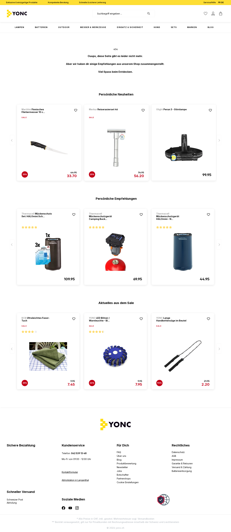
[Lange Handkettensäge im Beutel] (182, 356)
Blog (119, 459)
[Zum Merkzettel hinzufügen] (76, 110)
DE (222, 2)
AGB (174, 456)
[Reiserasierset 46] (105, 113)
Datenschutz (178, 452)
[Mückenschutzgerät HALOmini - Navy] (182, 251)
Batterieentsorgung (182, 471)
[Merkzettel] (205, 13)
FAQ (119, 452)
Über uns (121, 456)
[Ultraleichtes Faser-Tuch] (48, 356)
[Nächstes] (219, 140)
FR (219, 2)
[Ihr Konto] (213, 13)
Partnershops (124, 478)
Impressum (177, 459)
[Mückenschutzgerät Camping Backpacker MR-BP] (115, 251)
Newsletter (122, 467)
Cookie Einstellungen (128, 482)
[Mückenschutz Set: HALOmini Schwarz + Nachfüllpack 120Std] (48, 251)
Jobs (119, 471)
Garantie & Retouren (182, 463)
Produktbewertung (126, 463)
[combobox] (119, 13)
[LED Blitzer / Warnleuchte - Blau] (115, 356)
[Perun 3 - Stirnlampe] (172, 113)
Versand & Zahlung (181, 467)
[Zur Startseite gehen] (27, 13)
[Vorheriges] (12, 140)
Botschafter (123, 474)
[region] (115, 141)
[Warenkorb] (220, 13)
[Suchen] (150, 13)
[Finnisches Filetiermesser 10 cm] (49, 147)
